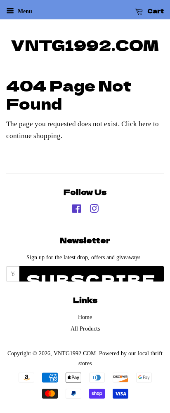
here (145, 124)
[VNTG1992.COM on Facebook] (76, 210)
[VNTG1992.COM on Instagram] (94, 210)
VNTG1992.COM (85, 45)
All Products (85, 328)
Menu (24, 11)
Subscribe (91, 275)
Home (85, 317)
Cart (155, 11)
